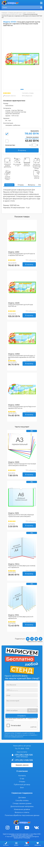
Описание (9, 185)
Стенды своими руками (22, 803)
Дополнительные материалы (22, 806)
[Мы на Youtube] (26, 827)
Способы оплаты (22, 800)
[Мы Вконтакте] (36, 827)
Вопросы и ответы (22, 812)
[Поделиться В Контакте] (28, 639)
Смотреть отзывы (28, 93)
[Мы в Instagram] (7, 827)
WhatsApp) (24, 756)
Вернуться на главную (34, 641)
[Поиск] (41, 7)
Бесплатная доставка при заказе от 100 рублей (36, 166)
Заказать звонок (10, 96)
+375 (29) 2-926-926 (23, 755)
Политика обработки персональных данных (22, 815)
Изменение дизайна (22, 809)
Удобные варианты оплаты (7, 178)
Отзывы (21, 185)
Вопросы (31, 185)
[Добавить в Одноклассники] (40, 639)
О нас (22, 779)
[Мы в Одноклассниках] (17, 827)
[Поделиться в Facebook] (32, 639)
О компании (22, 771)
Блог (22, 787)
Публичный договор (22, 785)
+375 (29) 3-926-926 (23, 760)
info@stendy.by (9, 720)
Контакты (22, 776)
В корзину (29, 264)
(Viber (18, 756)
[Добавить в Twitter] (36, 639)
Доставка (22, 797)
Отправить (21, 716)
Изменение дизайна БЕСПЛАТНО (7, 166)
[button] (22, 89)
